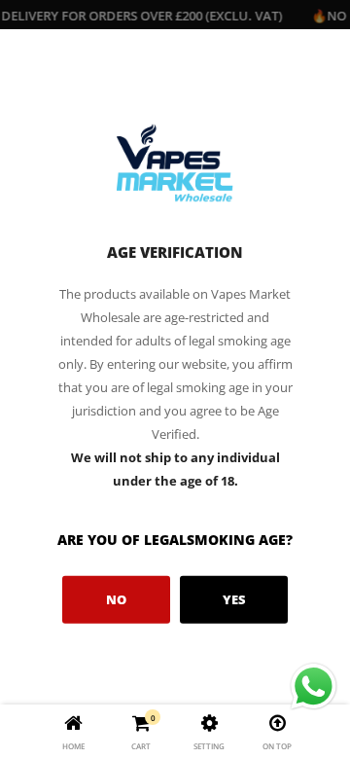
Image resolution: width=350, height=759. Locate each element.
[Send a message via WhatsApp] (313, 686)
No (116, 599)
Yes (234, 599)
